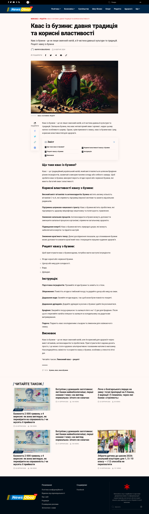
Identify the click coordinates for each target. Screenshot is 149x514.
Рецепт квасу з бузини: (55, 151)
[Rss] (19, 2)
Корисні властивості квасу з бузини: (97, 147)
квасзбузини (63, 370)
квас (56, 370)
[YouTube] (13, 2)
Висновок (50, 155)
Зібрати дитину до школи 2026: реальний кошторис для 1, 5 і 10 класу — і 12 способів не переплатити (115, 460)
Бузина (86, 194)
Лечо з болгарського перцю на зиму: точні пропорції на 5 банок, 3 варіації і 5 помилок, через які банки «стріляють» (116, 393)
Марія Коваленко (42, 50)
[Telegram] (16, 2)
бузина (51, 370)
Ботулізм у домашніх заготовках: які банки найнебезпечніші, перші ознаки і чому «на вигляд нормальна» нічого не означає (74, 393)
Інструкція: (88, 151)
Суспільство (103, 452)
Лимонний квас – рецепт (68, 359)
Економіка (18, 409)
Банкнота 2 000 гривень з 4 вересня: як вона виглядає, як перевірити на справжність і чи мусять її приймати (30, 418)
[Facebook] (8, 2)
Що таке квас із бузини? (55, 147)
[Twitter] (10, 2)
